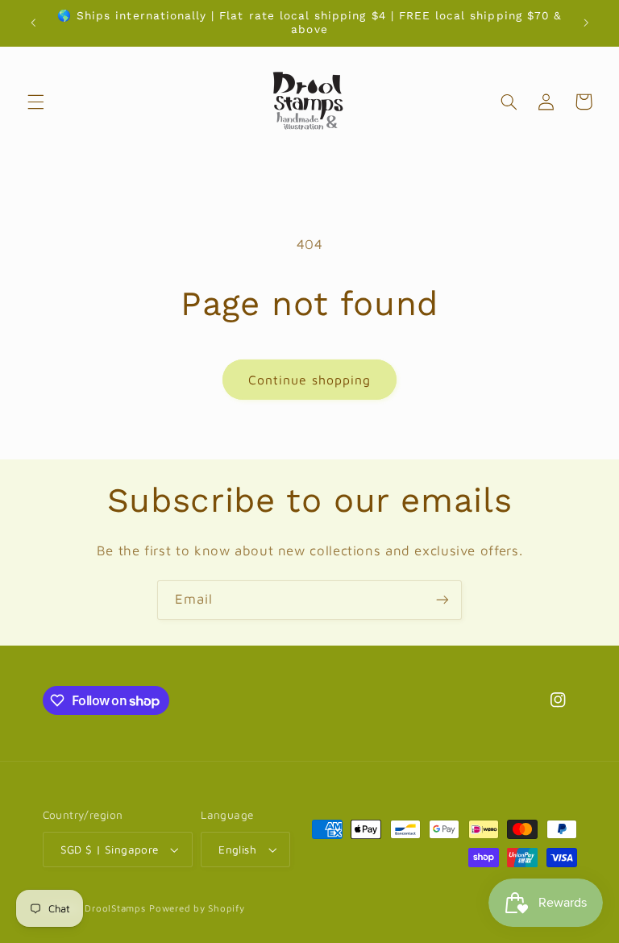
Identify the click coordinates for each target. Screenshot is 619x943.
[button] (35, 101)
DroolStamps (115, 908)
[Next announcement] (586, 22)
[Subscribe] (442, 600)
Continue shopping (310, 379)
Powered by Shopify (196, 908)
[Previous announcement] (33, 22)
